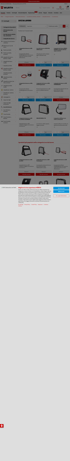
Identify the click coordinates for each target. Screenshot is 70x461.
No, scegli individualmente (61, 195)
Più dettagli (20, 204)
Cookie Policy (34, 204)
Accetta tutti (61, 188)
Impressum (40, 204)
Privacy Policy (27, 204)
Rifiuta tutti (61, 191)
